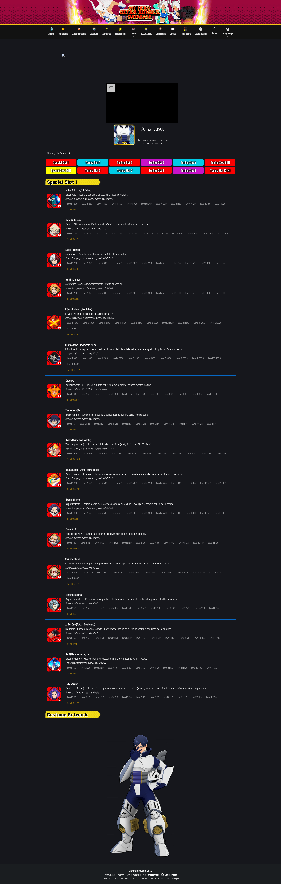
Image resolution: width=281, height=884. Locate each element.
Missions (120, 34)
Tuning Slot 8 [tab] (156, 170)
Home (51, 34)
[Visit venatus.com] (171, 117)
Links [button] (214, 33)
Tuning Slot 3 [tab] (156, 162)
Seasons (161, 34)
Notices (63, 34)
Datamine (201, 34)
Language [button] (227, 33)
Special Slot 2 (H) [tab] (61, 170)
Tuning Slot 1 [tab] (92, 162)
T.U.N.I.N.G (146, 34)
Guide (173, 34)
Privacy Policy (109, 874)
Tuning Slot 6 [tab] (92, 170)
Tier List (185, 34)
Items (133, 33)
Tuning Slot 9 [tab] (188, 170)
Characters (79, 34)
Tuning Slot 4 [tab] (188, 162)
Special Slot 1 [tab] (61, 162)
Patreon (121, 874)
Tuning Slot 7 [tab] (124, 170)
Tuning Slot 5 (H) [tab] (220, 162)
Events (106, 34)
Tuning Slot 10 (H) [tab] (220, 170)
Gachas (94, 34)
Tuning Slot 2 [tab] (124, 162)
